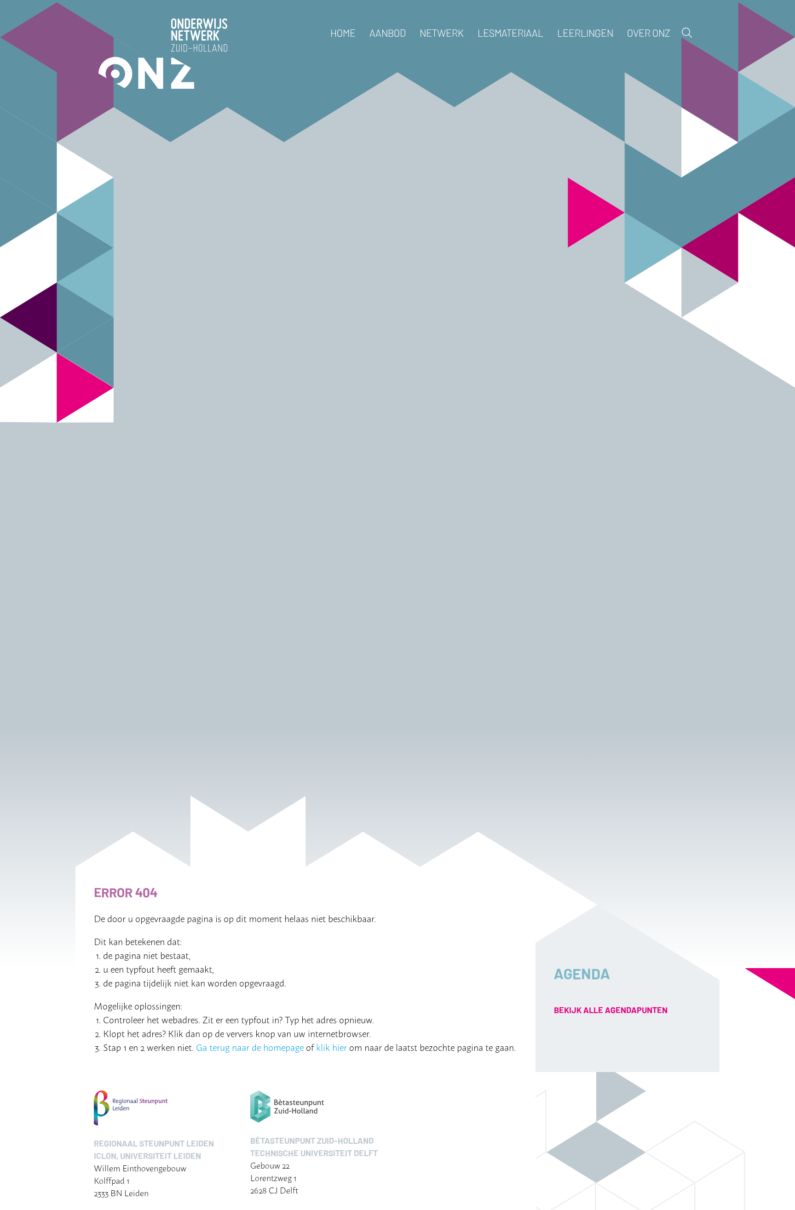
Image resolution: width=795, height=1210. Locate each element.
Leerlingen (585, 33)
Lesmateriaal (510, 33)
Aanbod (387, 33)
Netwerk (442, 33)
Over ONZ (648, 33)
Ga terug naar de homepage (250, 1047)
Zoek (687, 32)
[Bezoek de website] (163, 1107)
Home (343, 33)
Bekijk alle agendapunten (611, 1009)
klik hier (331, 1047)
